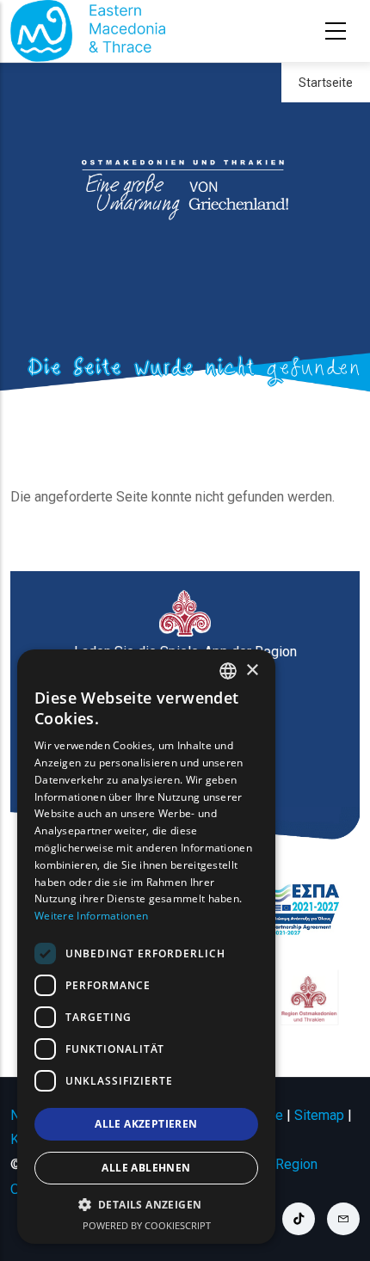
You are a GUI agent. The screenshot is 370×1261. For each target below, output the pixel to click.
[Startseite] (87, 31)
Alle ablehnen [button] (146, 1167)
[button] (146, 1205)
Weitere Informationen (91, 915)
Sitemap (319, 1115)
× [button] (251, 670)
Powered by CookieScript (147, 1225)
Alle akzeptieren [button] (146, 1123)
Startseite (326, 82)
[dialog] (146, 946)
